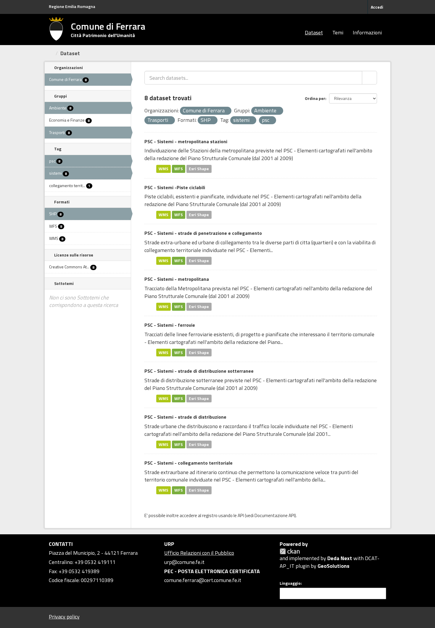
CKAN (290, 551)
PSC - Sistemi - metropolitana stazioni (185, 141)
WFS (178, 169)
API (241, 515)
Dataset (314, 32)
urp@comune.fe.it (184, 562)
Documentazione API (274, 515)
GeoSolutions (333, 566)
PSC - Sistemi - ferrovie (169, 325)
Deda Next (339, 558)
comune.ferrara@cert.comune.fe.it (202, 580)
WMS (163, 169)
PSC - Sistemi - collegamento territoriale (188, 462)
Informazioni (367, 32)
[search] (369, 78)
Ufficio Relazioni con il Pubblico (199, 553)
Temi (337, 32)
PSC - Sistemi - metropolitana (176, 279)
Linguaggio (290, 583)
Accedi (377, 7)
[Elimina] (227, 111)
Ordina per (315, 98)
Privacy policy (64, 617)
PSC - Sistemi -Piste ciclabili (174, 187)
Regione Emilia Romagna (72, 6)
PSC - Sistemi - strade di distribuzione (185, 416)
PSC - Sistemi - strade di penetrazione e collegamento (203, 233)
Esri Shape (199, 169)
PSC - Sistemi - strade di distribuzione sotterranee (199, 370)
